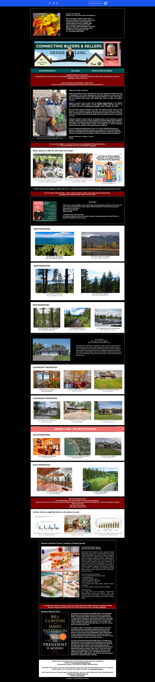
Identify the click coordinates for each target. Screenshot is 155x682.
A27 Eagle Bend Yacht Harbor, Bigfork (108, 328)
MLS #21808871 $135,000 (47, 330)
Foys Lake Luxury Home (77, 505)
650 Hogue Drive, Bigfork (47, 390)
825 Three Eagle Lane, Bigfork (100, 257)
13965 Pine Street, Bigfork (78, 420)
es (55, 70)
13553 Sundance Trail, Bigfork (46, 420)
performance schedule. (92, 106)
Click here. (92, 145)
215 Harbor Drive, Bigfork (100, 492)
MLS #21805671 (77, 458)
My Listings (75, 70)
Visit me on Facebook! (77, 675)
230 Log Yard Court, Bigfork (99, 341)
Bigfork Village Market (104, 103)
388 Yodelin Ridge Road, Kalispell (108, 390)
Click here (71, 78)
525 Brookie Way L (76, 328)
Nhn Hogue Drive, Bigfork (100, 294)
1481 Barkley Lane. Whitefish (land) (78, 456)
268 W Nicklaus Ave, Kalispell (108, 420)
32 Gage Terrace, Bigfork (108, 456)
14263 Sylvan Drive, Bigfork (55, 492)
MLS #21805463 (54, 493)
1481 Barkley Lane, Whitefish (47, 456)
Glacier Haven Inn (77, 504)
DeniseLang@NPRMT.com (82, 663)
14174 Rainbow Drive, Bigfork (78, 390)
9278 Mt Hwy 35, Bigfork (55, 257)
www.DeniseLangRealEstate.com (77, 674)
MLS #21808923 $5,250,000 (55, 258)
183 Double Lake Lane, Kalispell (48, 328)
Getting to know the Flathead (102, 70)
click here (62, 194)
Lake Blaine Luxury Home (77, 507)
